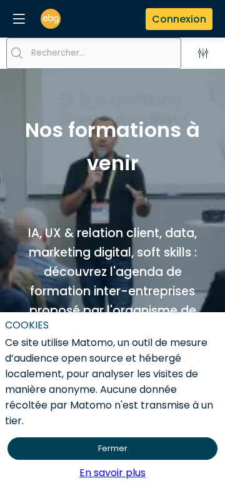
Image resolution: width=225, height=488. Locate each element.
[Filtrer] (203, 53)
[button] (19, 19)
